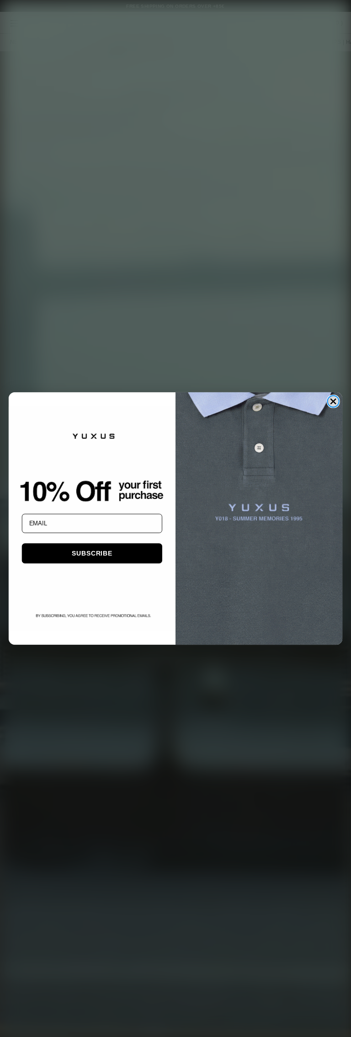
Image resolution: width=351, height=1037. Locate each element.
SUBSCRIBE (92, 553)
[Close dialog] (333, 401)
